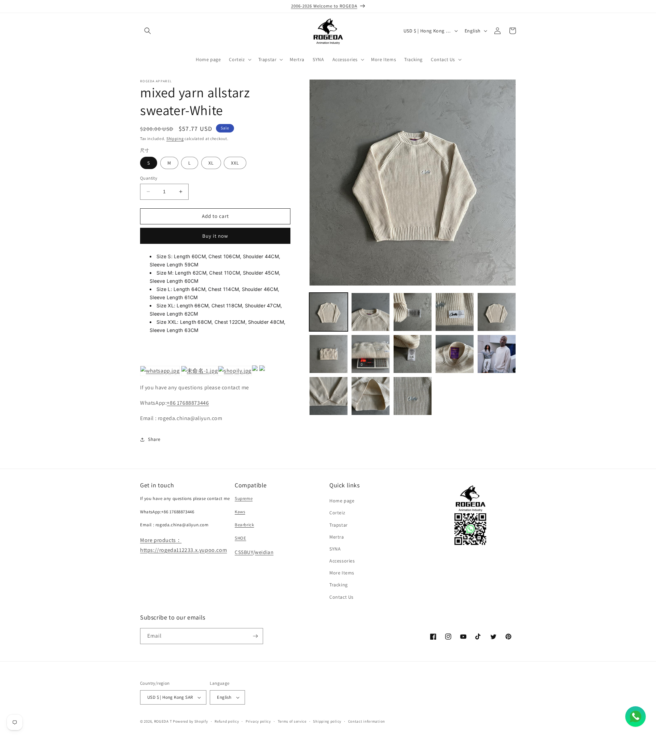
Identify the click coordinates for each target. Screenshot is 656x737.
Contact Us (341, 597)
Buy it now (215, 236)
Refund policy (227, 721)
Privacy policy (258, 721)
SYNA (335, 549)
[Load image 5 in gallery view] (496, 312)
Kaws (240, 512)
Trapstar (338, 525)
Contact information (366, 721)
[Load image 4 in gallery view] (454, 312)
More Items (341, 573)
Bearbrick (244, 525)
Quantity (148, 178)
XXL (235, 163)
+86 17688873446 (188, 402)
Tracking (338, 585)
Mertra (336, 537)
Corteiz (337, 513)
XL (211, 163)
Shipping (175, 138)
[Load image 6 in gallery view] (328, 354)
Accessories (342, 561)
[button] (147, 30)
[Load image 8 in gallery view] (412, 354)
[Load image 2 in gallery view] (370, 312)
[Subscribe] (255, 636)
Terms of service (292, 721)
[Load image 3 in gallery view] (412, 312)
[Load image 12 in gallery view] (370, 396)
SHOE (240, 538)
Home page (341, 501)
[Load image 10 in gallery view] (496, 354)
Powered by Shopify (190, 721)
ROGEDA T (163, 721)
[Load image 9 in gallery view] (454, 354)
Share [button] (154, 439)
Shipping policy (327, 721)
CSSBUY (244, 552)
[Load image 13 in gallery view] (412, 396)
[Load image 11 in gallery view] (328, 396)
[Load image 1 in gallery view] (328, 312)
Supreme (243, 498)
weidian (264, 552)
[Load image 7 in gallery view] (370, 354)
